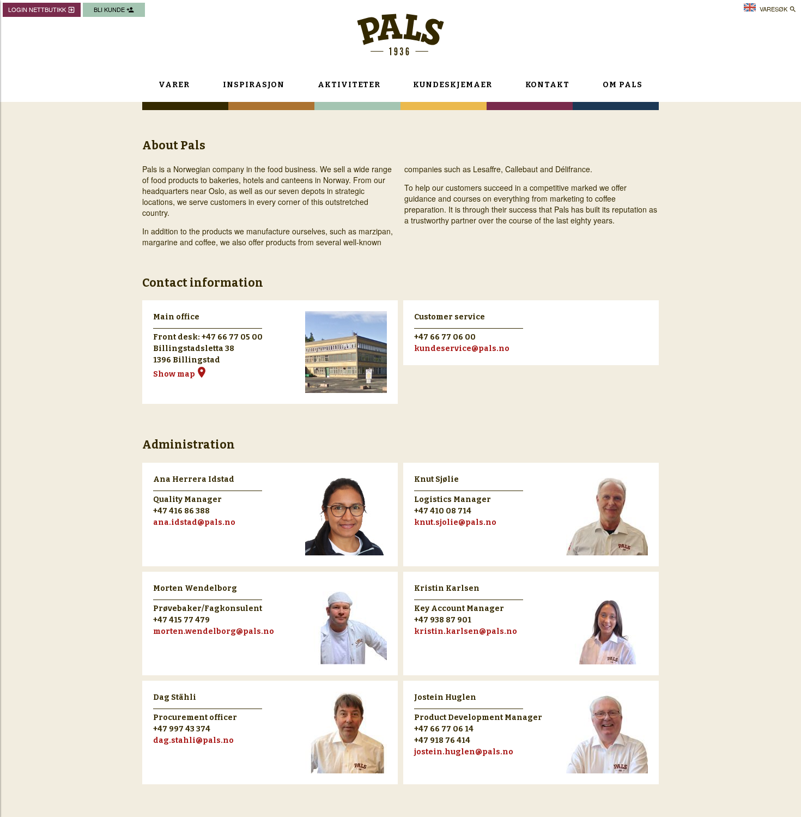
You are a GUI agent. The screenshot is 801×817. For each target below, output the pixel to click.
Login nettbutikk (41, 9)
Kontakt (547, 84)
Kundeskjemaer (452, 84)
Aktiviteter (349, 84)
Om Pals (622, 84)
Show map (180, 374)
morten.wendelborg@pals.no (213, 631)
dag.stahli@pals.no (193, 740)
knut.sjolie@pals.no (455, 522)
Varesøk (778, 8)
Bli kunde (114, 9)
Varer (174, 84)
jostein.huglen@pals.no (463, 752)
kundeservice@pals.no (461, 348)
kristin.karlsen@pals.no (465, 631)
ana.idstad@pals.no (194, 522)
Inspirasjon (253, 84)
